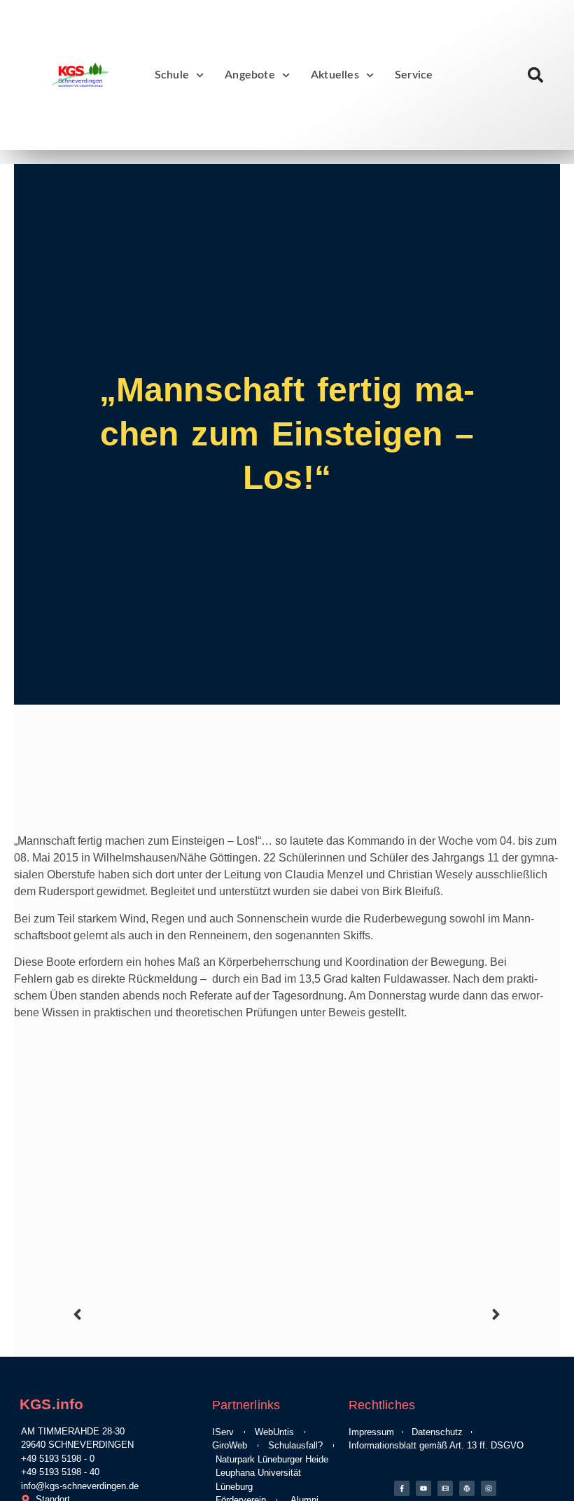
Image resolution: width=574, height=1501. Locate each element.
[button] (535, 75)
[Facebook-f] (402, 1488)
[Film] (445, 1488)
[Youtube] (423, 1488)
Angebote (250, 75)
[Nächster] (396, 1314)
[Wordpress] (467, 1488)
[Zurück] (178, 1314)
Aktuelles (335, 75)
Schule (172, 75)
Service (414, 75)
